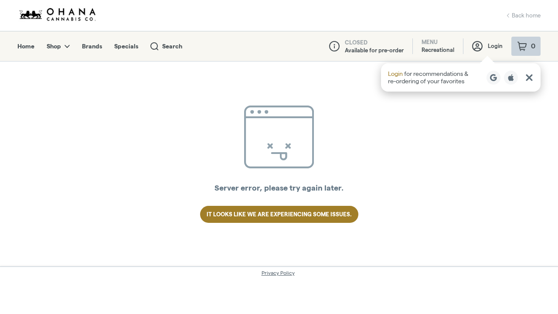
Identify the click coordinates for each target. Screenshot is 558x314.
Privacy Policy (278, 273)
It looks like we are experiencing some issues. (279, 214)
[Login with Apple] (511, 78)
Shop (54, 46)
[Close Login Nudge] (529, 77)
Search (172, 46)
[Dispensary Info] (334, 46)
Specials (126, 46)
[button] (461, 77)
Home (25, 46)
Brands (92, 46)
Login (495, 46)
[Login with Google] (493, 78)
